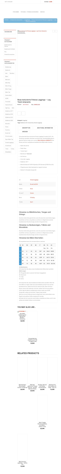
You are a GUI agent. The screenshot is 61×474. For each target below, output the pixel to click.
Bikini (6, 76)
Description (26, 128)
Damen (32, 193)
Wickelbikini (8, 152)
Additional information (45, 128)
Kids (13, 108)
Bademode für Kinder (10, 49)
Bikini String (8, 86)
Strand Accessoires (16, 20)
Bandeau (12, 73)
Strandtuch (8, 145)
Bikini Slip (7, 82)
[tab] (25, 127)
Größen (25, 131)
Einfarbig (32, 197)
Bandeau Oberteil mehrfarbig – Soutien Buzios (42, 386)
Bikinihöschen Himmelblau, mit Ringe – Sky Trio (52, 386)
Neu (5, 51)
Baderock (7, 70)
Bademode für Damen (8, 45)
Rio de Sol (7, 133)
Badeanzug (8, 67)
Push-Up (7, 130)
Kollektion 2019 (9, 117)
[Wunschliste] (19, 113)
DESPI (6, 98)
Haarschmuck (8, 104)
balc (6, 73)
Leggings (27, 20)
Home (6, 20)
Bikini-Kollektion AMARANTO (45, 140)
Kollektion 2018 (9, 114)
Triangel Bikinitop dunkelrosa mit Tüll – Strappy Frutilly (32, 340)
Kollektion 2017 (9, 111)
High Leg (7, 108)
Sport (31, 202)
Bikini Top (7, 92)
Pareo (6, 126)
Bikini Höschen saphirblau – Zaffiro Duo (22, 463)
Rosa (31, 188)
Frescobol (7, 101)
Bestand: (19, 104)
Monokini (7, 123)
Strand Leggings (34, 179)
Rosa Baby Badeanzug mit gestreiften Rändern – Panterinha (22, 316)
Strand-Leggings (9, 142)
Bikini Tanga (8, 89)
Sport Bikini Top (9, 139)
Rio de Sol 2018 (34, 184)
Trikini (6, 148)
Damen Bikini (8, 95)
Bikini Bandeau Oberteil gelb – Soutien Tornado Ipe (22, 386)
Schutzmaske (8, 136)
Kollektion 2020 (9, 120)
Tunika (12, 148)
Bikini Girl (7, 79)
